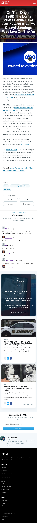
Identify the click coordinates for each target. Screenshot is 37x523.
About (3, 481)
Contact (3, 492)
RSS (2, 506)
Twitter (3, 503)
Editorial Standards (6, 486)
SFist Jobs (4, 470)
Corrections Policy (6, 489)
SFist (4, 454)
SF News (13, 9)
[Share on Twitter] (8, 358)
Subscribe (18, 428)
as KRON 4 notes (11, 149)
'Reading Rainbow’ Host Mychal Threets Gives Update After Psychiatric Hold (18, 306)
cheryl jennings (15, 186)
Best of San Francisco (7, 473)
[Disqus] (18, 247)
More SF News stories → (18, 312)
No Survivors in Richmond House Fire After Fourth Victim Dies (18, 292)
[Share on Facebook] (10, 358)
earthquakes (25, 186)
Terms (2, 519)
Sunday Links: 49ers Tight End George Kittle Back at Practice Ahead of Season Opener (18, 299)
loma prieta (7, 189)
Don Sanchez (25, 144)
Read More (30, 441)
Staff (2, 484)
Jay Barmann (22, 9)
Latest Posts (4, 467)
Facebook (4, 500)
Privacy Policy (4, 516)
